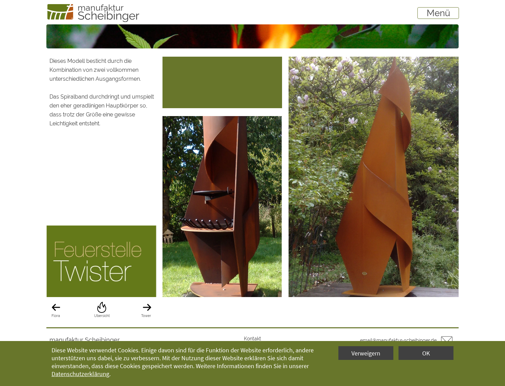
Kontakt (252, 338)
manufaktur (101, 7)
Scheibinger (108, 15)
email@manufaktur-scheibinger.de (398, 340)
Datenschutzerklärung (80, 374)
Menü (438, 13)
